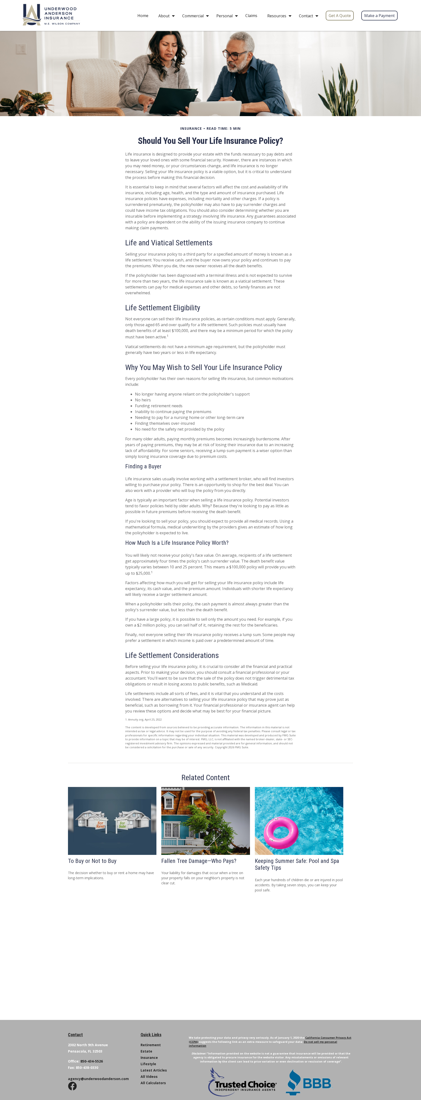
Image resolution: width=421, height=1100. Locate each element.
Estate (146, 1051)
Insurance (149, 1057)
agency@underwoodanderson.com (98, 1078)
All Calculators (153, 1083)
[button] (142, 15)
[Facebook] (72, 1090)
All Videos (149, 1076)
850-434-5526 (91, 1061)
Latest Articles (154, 1070)
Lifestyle (148, 1064)
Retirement (151, 1045)
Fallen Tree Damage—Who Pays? (198, 861)
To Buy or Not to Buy (92, 861)
